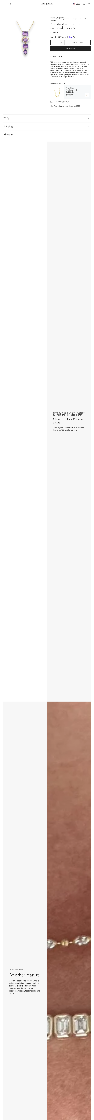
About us (8, 134)
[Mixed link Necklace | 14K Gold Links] (57, 92)
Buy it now (71, 48)
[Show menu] (4, 4)
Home (52, 17)
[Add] (87, 95)
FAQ (6, 118)
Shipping (8, 126)
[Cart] (89, 4)
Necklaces (60, 17)
